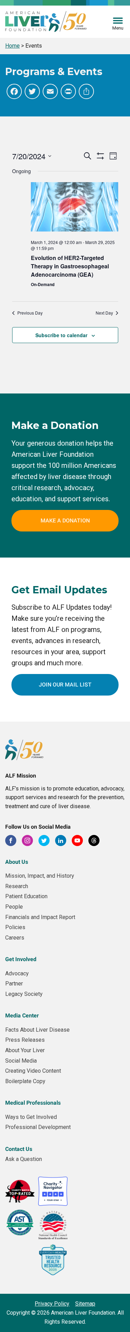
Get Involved (20, 959)
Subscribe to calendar (61, 335)
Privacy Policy (52, 1303)
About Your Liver (25, 1050)
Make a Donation (65, 520)
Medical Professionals (33, 1102)
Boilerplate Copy (25, 1081)
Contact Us (18, 1149)
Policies (15, 927)
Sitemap (85, 1303)
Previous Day (30, 313)
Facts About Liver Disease (37, 1029)
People (14, 906)
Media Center (22, 1015)
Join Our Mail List (65, 684)
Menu (117, 28)
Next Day (104, 313)
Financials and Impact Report (40, 917)
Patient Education (26, 896)
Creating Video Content (33, 1070)
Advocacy (17, 973)
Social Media (21, 1060)
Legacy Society (24, 994)
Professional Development (38, 1127)
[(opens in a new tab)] (74, 208)
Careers (14, 937)
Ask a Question (23, 1159)
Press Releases (25, 1040)
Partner (14, 983)
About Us (16, 862)
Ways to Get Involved (31, 1117)
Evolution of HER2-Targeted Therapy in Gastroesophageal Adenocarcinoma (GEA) (70, 266)
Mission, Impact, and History (39, 875)
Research (16, 886)
